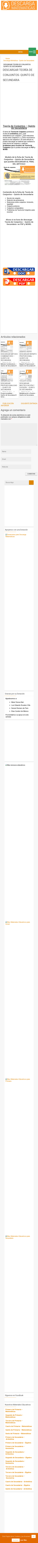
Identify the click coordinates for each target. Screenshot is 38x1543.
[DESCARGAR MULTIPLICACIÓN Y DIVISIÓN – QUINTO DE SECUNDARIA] (26, 381)
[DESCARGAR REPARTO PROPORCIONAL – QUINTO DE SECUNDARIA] (26, 352)
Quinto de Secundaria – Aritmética (18, 1489)
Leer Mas (23, 1540)
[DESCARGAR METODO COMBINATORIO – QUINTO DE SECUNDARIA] (7, 352)
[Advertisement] (19, 30)
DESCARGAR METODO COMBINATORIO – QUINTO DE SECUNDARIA (9, 357)
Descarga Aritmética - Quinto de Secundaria (18, 61)
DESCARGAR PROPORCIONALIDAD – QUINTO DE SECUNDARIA (9, 386)
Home (7, 59)
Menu (20, 52)
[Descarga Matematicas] (19, 10)
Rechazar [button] (15, 1540)
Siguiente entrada (29, 403)
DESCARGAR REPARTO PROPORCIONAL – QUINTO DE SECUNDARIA (28, 357)
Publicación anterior (7, 404)
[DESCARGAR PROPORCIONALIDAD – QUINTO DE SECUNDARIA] (7, 381)
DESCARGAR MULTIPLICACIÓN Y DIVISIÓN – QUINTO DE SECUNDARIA (27, 386)
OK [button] (33, 1536)
